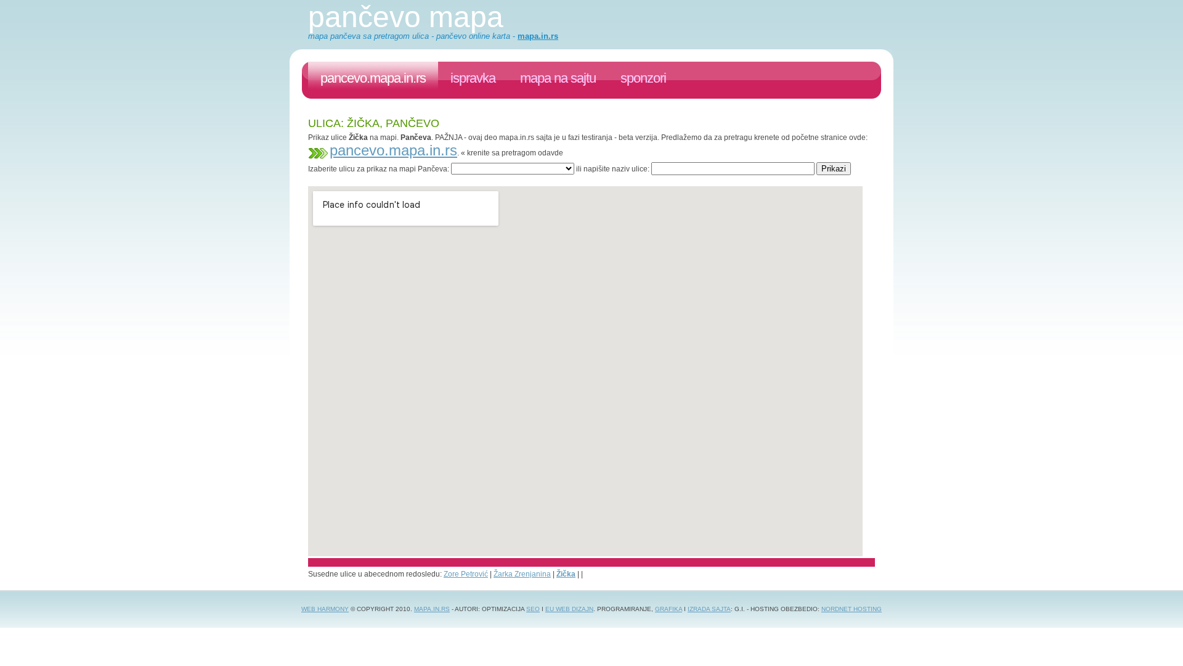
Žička (565, 574)
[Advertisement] (532, 179)
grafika (668, 609)
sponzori (643, 78)
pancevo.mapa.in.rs (373, 78)
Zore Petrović (466, 574)
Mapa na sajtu (558, 78)
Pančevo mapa (405, 17)
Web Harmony (325, 609)
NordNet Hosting (851, 609)
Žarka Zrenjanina (522, 574)
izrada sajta (709, 609)
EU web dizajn (569, 609)
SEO (533, 609)
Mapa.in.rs (432, 609)
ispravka (472, 78)
